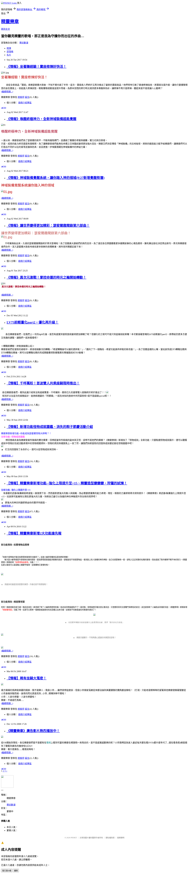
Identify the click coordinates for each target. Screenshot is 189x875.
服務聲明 (120, 838)
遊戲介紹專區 (25, 103)
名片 (9, 55)
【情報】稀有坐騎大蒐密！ (26, 678)
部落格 (10, 51)
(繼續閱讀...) (7, 91)
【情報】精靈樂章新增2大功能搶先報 (34, 533)
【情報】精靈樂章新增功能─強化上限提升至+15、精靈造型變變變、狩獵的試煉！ (67, 483)
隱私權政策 (110, 838)
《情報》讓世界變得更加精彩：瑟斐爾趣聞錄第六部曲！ (48, 225)
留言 (27, 97)
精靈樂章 (10, 21)
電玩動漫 (23, 43)
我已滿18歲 (6, 871)
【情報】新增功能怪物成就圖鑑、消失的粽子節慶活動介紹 (50, 427)
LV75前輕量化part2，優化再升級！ (33, 322)
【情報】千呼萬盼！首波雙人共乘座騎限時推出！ (43, 383)
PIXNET (74, 838)
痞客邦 (21, 97)
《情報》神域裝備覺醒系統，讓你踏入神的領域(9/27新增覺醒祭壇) (55, 178)
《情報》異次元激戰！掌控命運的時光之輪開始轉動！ (46, 277)
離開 (16, 871)
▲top (3, 107)
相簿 (9, 48)
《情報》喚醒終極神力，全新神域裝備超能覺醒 (41, 119)
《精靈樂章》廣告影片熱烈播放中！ (33, 731)
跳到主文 (5, 29)
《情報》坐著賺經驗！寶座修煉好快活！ (36, 66)
